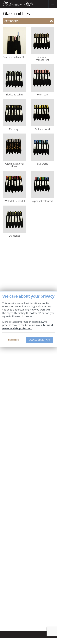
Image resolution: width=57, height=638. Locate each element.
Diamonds (14, 235)
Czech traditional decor (14, 165)
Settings (13, 339)
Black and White (14, 94)
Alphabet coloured (42, 200)
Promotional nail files (14, 57)
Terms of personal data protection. (27, 327)
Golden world (42, 129)
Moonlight (14, 129)
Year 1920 (42, 94)
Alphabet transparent (42, 58)
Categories (11, 21)
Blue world (42, 163)
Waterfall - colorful (15, 200)
